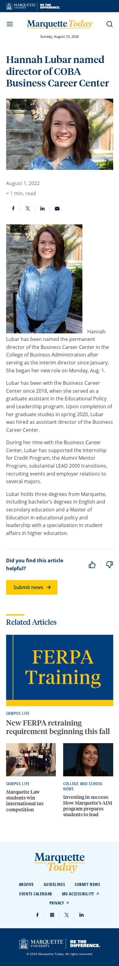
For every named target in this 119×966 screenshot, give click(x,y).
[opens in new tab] (33, 6)
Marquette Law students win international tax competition (25, 800)
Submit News (87, 884)
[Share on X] (28, 208)
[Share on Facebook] (13, 208)
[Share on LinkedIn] (42, 208)
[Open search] (109, 24)
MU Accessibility (78, 894)
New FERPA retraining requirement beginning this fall (58, 727)
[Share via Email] (57, 208)
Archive (26, 884)
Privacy (56, 903)
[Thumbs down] (109, 564)
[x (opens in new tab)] (67, 915)
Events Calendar (35, 894)
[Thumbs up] (92, 564)
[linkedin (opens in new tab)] (81, 915)
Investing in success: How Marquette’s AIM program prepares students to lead (87, 805)
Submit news (28, 587)
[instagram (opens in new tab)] (52, 915)
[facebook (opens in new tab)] (37, 915)
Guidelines (54, 884)
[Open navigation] (10, 24)
